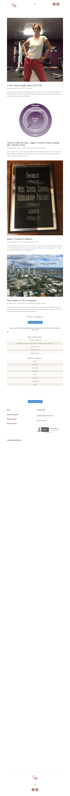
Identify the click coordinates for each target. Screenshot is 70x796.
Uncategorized (35, 381)
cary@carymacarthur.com (45, 415)
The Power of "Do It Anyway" (22, 300)
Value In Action (35, 353)
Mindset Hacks (35, 350)
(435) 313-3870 (41, 420)
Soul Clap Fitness (35, 347)
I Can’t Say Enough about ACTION (24, 85)
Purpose (43, 148)
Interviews (35, 371)
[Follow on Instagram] (57, 4)
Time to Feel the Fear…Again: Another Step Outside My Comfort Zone (33, 143)
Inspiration (33, 148)
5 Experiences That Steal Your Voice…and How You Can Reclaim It (35, 343)
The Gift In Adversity (35, 340)
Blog (27, 88)
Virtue (35, 384)
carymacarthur (13, 88)
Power (31, 88)
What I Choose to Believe (19, 239)
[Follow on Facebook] (54, 4)
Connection (35, 364)
